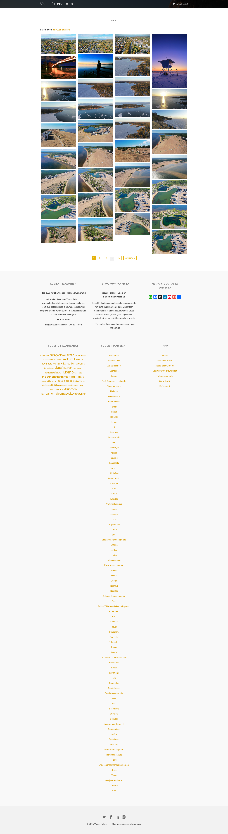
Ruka (114, 678)
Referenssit (164, 386)
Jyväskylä (114, 447)
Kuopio (114, 509)
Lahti (114, 519)
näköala (43, 381)
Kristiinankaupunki (114, 504)
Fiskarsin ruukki (114, 386)
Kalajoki (114, 458)
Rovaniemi (114, 673)
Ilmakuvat (114, 432)
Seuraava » (130, 258)
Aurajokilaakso (114, 365)
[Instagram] (124, 817)
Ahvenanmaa (114, 360)
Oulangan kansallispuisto (114, 596)
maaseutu (78, 373)
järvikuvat (66, 29)
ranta (70, 385)
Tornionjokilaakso (114, 755)
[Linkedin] (117, 817)
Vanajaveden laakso (114, 780)
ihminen (52, 359)
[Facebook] (110, 817)
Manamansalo (114, 560)
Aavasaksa (114, 355)
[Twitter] (104, 817)
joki (54, 363)
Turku (114, 760)
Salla (114, 698)
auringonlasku (58, 355)
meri (71, 377)
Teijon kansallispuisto (114, 749)
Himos (114, 422)
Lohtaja (114, 550)
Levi (114, 534)
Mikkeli (114, 570)
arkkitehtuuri (44, 355)
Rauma (114, 652)
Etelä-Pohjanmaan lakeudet (114, 381)
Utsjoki (114, 770)
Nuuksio (114, 591)
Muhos (114, 575)
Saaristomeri (114, 688)
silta (63, 389)
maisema (47, 376)
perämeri (54, 381)
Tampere (114, 744)
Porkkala (114, 621)
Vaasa (114, 775)
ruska (81, 385)
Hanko (114, 412)
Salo (114, 703)
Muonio (114, 581)
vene (63, 398)
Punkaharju (114, 632)
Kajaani (114, 453)
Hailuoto (114, 391)
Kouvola (114, 499)
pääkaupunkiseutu (60, 385)
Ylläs (114, 790)
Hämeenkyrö (114, 396)
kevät (75, 368)
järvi (60, 363)
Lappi (114, 529)
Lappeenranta (114, 524)
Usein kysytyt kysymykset (165, 371)
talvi (77, 394)
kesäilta (68, 368)
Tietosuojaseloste (164, 376)
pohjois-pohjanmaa (67, 381)
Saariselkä (114, 683)
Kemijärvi (114, 468)
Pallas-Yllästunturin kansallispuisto (114, 606)
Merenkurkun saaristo (114, 565)
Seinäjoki (114, 714)
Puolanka (114, 637)
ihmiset (58, 360)
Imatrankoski (114, 437)
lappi (58, 372)
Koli (114, 488)
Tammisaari (114, 739)
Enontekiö (114, 371)
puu (84, 381)
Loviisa (114, 555)
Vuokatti (114, 785)
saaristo (58, 389)
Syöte (114, 734)
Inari (114, 442)
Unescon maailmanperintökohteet (114, 765)
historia (46, 360)
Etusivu (165, 355)
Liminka (114, 545)
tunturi (82, 393)
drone (70, 355)
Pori (114, 616)
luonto (68, 372)
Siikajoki (114, 719)
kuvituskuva (50, 373)
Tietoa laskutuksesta (164, 365)
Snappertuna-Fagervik (114, 724)
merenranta (60, 376)
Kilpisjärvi (114, 473)
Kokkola (114, 483)
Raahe (114, 647)
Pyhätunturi (114, 642)
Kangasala (114, 463)
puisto (79, 381)
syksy (71, 393)
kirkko (79, 368)
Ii (114, 427)
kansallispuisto (50, 368)
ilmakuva (67, 359)
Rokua (114, 667)
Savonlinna (114, 708)
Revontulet (114, 662)
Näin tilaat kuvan (164, 360)
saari (52, 389)
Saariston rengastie (114, 693)
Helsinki (83, 355)
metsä (79, 377)
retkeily (75, 385)
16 (119, 258)
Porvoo (114, 627)
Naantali (114, 586)
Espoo (114, 376)
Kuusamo (114, 514)
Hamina (114, 407)
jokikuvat (57, 29)
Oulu (49, 381)
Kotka (114, 493)
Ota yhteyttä (164, 381)
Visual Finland (51, 4)
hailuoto (77, 355)
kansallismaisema (74, 363)
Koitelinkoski (114, 478)
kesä (60, 368)
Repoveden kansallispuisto (114, 657)
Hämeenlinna (114, 401)
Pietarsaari (114, 611)
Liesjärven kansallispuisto (114, 539)
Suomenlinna (114, 729)
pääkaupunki (47, 385)
